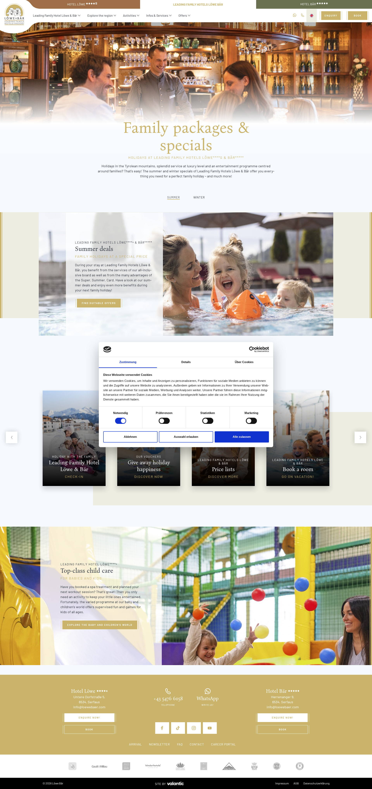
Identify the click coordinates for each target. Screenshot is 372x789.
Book (358, 15)
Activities (129, 15)
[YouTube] (210, 728)
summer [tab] (173, 197)
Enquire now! (89, 717)
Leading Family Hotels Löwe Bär (198, 4)
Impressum (282, 783)
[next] (360, 437)
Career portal (223, 744)
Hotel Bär (308, 4)
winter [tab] (199, 197)
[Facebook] (162, 728)
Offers (182, 15)
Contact (197, 744)
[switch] (164, 421)
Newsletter (159, 744)
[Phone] (302, 15)
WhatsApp (208, 698)
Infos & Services (157, 15)
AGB (296, 783)
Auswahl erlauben (186, 437)
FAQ (180, 744)
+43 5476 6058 (168, 698)
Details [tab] (186, 362)
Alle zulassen (242, 437)
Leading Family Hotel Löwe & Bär (55, 15)
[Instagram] (194, 728)
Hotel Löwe (82, 4)
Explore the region (100, 15)
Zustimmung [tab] (128, 362)
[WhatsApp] (294, 15)
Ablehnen (130, 437)
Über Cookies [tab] (244, 362)
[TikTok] (178, 728)
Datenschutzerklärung (316, 783)
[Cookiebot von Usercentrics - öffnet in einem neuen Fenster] (252, 349)
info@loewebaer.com (89, 707)
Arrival (135, 744)
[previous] (11, 437)
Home (48, 26)
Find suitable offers (99, 303)
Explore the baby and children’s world (99, 624)
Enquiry (331, 15)
